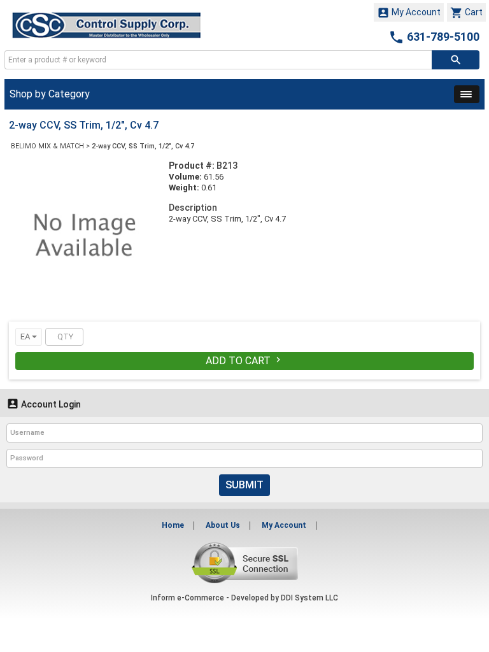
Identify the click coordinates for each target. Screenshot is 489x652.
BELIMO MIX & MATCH (47, 146)
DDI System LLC (309, 597)
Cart (466, 12)
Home (173, 525)
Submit (244, 485)
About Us (223, 525)
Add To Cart (244, 361)
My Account (409, 12)
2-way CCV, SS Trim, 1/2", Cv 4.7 (143, 146)
